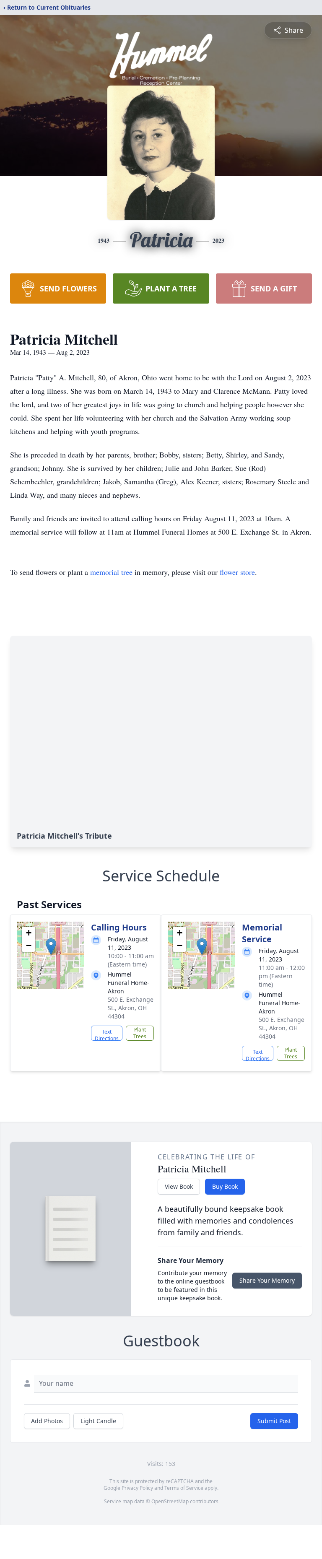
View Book (179, 1186)
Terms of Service (183, 1487)
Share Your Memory (267, 1280)
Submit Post (274, 1421)
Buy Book (225, 1186)
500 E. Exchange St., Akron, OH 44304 (130, 1007)
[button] (51, 946)
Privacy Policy (137, 1487)
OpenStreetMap (170, 1501)
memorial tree (111, 572)
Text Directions (107, 1034)
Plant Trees (139, 1033)
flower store (237, 572)
